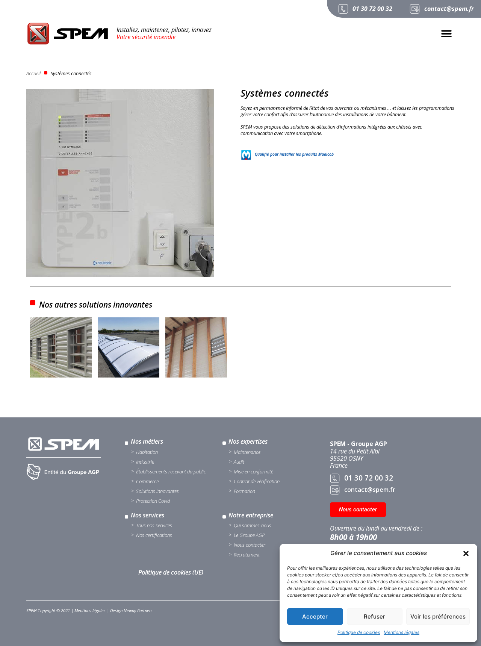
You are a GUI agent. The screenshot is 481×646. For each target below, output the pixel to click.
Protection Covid (153, 500)
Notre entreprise (250, 515)
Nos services (147, 515)
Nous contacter (249, 544)
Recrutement (247, 554)
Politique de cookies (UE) (170, 572)
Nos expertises (248, 441)
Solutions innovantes (157, 491)
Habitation (147, 452)
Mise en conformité (253, 471)
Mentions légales (401, 632)
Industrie (145, 461)
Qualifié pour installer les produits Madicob (294, 154)
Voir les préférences (438, 616)
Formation (244, 491)
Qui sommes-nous (252, 525)
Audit (239, 461)
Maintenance (247, 452)
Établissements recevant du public (171, 471)
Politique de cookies (358, 632)
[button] (466, 553)
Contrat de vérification (257, 481)
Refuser (374, 616)
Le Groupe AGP (249, 535)
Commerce (147, 481)
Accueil (33, 73)
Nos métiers (147, 441)
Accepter (315, 616)
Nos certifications (154, 535)
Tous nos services (154, 525)
